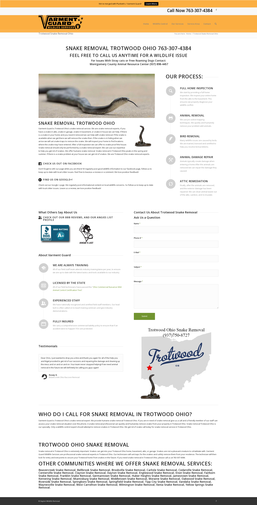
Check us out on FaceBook (62, 163)
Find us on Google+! (58, 179)
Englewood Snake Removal (156, 473)
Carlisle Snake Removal (162, 470)
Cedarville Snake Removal (195, 470)
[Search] (215, 23)
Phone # (138, 238)
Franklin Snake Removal (75, 475)
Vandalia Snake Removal (195, 481)
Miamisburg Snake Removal (91, 478)
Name (137, 223)
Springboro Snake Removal (90, 481)
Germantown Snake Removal (111, 475)
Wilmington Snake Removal (137, 484)
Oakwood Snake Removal (198, 478)
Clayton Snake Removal (90, 473)
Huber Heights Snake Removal (151, 475)
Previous (45, 95)
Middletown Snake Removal (129, 478)
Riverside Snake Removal (55, 481)
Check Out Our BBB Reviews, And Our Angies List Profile (78, 219)
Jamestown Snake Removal (190, 475)
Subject (138, 267)
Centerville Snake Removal (56, 473)
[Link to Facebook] (216, 9)
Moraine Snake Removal (164, 478)
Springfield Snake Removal (126, 481)
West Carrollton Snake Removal (96, 484)
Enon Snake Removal (189, 473)
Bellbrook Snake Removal (93, 470)
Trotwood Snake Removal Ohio (56, 33)
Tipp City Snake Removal (161, 481)
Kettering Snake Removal (55, 478)
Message (138, 281)
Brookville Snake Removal (128, 470)
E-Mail (137, 252)
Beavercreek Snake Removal (57, 470)
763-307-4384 (199, 10)
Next (148, 95)
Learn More (151, 3)
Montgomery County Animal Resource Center (119, 64)
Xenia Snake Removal (170, 484)
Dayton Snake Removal (122, 473)
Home (188, 34)
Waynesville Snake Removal (57, 484)
